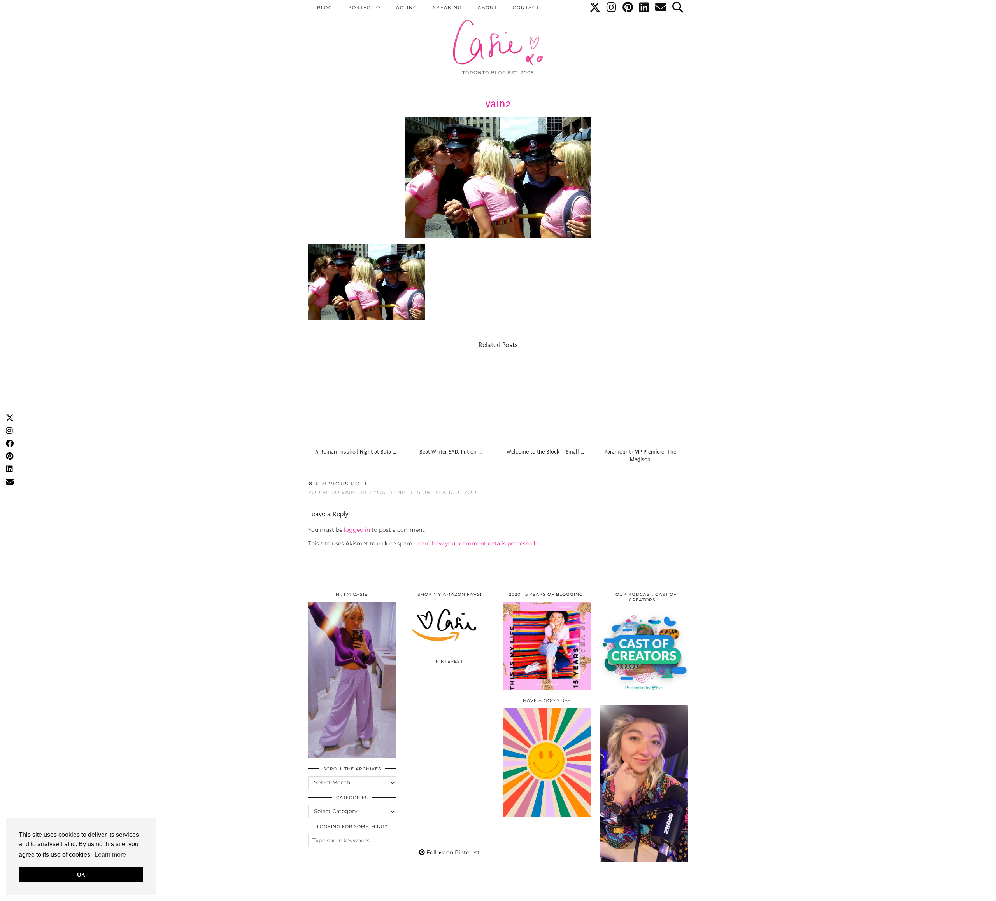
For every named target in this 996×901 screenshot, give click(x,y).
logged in (357, 529)
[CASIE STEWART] (498, 35)
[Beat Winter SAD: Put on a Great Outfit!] (450, 400)
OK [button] (81, 874)
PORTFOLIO (364, 7)
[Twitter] (595, 7)
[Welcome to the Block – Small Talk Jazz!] (545, 400)
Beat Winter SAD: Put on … (450, 452)
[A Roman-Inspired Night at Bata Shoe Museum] (355, 400)
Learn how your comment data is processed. (475, 543)
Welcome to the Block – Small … (545, 452)
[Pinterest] (628, 7)
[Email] (661, 7)
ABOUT (487, 7)
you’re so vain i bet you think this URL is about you (392, 488)
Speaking (447, 7)
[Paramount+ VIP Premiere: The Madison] (640, 400)
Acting (406, 7)
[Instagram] (612, 7)
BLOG (325, 7)
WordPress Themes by (646, 892)
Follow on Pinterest (452, 852)
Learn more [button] (110, 854)
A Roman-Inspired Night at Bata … (355, 452)
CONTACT (526, 7)
